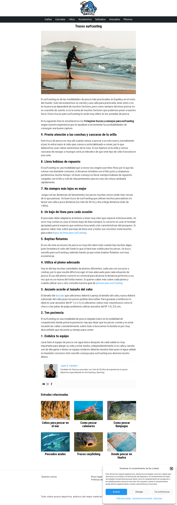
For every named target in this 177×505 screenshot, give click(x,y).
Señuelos (100, 19)
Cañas (48, 19)
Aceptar (116, 492)
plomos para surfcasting (109, 283)
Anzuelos (114, 19)
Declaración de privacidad (142, 498)
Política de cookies (123, 498)
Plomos (127, 19)
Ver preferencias (162, 492)
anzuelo (60, 295)
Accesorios (85, 19)
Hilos (72, 19)
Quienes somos (49, 477)
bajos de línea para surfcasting (69, 232)
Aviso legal (158, 498)
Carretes (60, 19)
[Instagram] (47, 384)
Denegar (139, 492)
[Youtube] (43, 384)
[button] (171, 468)
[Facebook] (51, 384)
